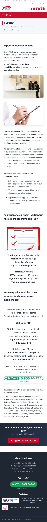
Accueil (6, 27)
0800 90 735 (10, 1)
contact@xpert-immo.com (37, 1)
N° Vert (24, 484)
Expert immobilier (27, 27)
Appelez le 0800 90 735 (25, 440)
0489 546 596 (21, 1)
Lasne (19, 30)
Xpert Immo (15, 27)
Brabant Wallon (9, 30)
